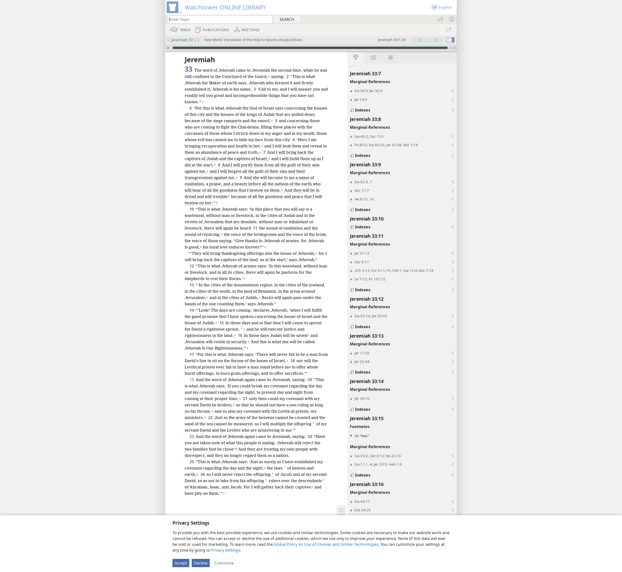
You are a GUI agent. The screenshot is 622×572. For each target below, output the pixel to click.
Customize (224, 563)
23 (192, 436)
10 (192, 209)
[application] (311, 47)
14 (192, 310)
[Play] (168, 48)
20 (310, 379)
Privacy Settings (225, 550)
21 (245, 398)
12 (192, 266)
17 (192, 354)
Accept (181, 563)
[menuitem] (451, 19)
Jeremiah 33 (182, 40)
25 (192, 461)
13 (192, 285)
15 (222, 322)
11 (255, 228)
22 (210, 417)
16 (240, 335)
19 (192, 379)
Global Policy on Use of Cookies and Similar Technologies (326, 544)
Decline (200, 563)
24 (310, 436)
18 (292, 360)
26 (203, 474)
